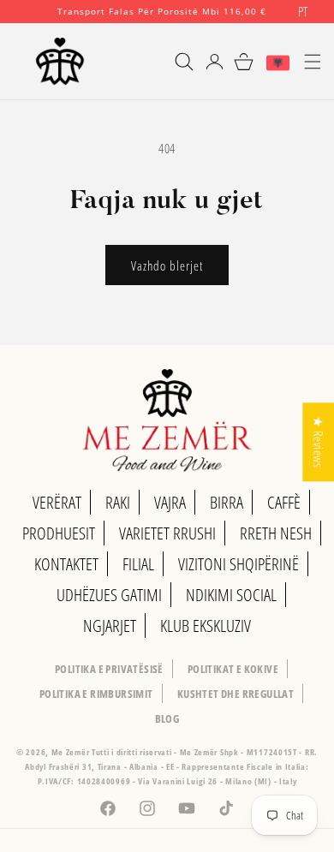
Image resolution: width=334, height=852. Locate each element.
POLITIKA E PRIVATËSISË (109, 668)
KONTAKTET (66, 563)
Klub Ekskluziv (205, 625)
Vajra (170, 502)
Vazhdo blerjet (167, 265)
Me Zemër (71, 752)
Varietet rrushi (167, 533)
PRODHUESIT (58, 533)
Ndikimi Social (231, 594)
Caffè (284, 502)
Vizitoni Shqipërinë (238, 563)
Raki (117, 502)
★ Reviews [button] (318, 442)
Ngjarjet (109, 625)
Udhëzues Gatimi (109, 594)
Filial (138, 563)
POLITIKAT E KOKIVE (233, 668)
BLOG (167, 718)
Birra (226, 502)
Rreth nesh (276, 533)
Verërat (57, 502)
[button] (176, 61)
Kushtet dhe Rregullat (235, 693)
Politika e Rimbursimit (96, 693)
